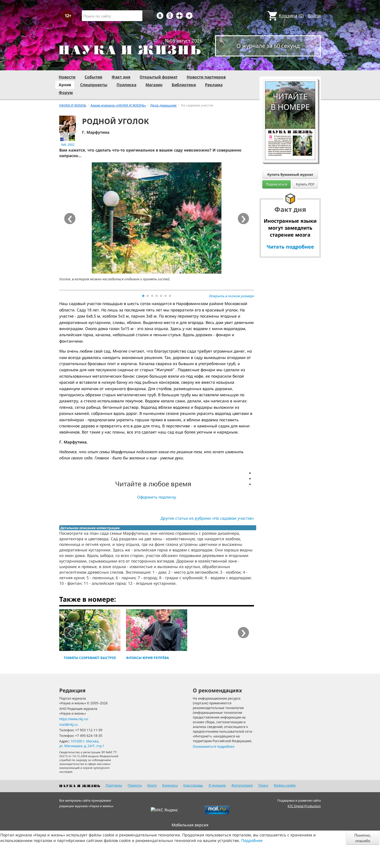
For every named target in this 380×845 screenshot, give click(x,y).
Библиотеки (184, 84)
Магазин (153, 84)
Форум (66, 92)
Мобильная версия (190, 824)
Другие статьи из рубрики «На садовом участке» (207, 518)
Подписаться (276, 184)
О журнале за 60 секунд (268, 45)
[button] (143, 296)
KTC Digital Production (304, 806)
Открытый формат (158, 77)
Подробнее (252, 840)
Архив (65, 84)
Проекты (135, 785)
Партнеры (114, 785)
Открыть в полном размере (231, 296)
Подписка (126, 84)
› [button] (243, 218)
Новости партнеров (206, 77)
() (291, 16)
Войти (314, 16)
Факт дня (121, 77)
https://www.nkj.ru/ (73, 719)
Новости (67, 77)
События (93, 77)
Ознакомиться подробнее (214, 746)
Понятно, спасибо (362, 837)
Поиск (263, 785)
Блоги (152, 785)
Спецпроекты (93, 84)
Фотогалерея (242, 785)
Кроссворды (193, 785)
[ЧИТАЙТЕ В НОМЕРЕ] (290, 65)
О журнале (217, 785)
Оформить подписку (156, 497)
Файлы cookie (285, 785)
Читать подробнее (290, 246)
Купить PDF (305, 184)
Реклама (214, 84)
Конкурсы (170, 785)
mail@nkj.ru (68, 724)
